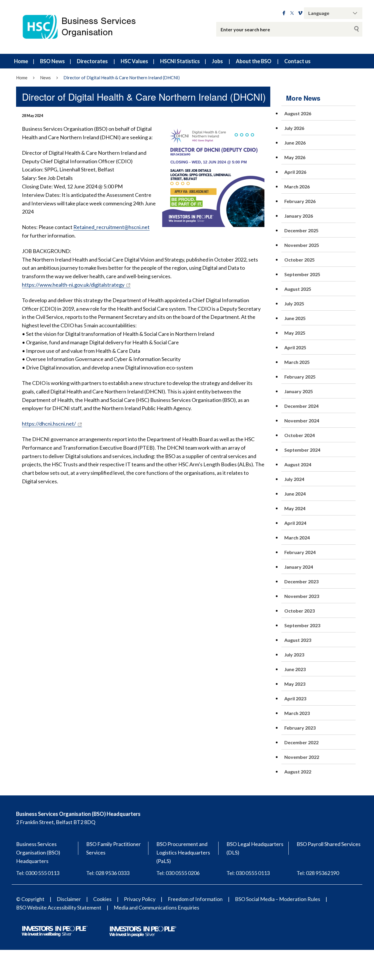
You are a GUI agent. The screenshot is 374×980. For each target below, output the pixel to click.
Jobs (217, 61)
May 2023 (294, 684)
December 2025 (301, 230)
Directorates (92, 61)
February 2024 (300, 552)
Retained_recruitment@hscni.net (111, 227)
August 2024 (297, 464)
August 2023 (297, 640)
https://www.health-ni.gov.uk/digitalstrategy (73, 284)
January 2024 (298, 567)
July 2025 (294, 303)
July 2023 (294, 654)
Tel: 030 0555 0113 (248, 873)
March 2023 (297, 713)
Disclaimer (69, 899)
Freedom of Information (195, 899)
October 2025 (299, 259)
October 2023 (299, 610)
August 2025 (297, 289)
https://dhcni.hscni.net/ (49, 423)
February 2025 (300, 376)
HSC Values (134, 61)
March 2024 (297, 537)
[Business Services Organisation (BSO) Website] (85, 27)
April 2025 (295, 347)
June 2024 (295, 493)
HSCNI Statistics (180, 61)
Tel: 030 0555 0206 (178, 873)
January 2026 (298, 216)
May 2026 (294, 157)
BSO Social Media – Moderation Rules (277, 899)
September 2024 (302, 450)
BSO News (52, 61)
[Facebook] (284, 13)
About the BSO (253, 61)
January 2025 (298, 391)
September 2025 (302, 274)
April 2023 (295, 698)
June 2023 (295, 669)
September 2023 (302, 625)
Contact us (297, 61)
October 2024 (299, 435)
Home (21, 61)
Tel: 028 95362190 (318, 873)
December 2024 (301, 406)
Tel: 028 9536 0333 (107, 873)
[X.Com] (292, 13)
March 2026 (297, 186)
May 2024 (294, 508)
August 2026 (297, 113)
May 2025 (294, 333)
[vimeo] (300, 13)
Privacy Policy (139, 899)
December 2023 (301, 581)
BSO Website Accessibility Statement (58, 907)
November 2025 (301, 245)
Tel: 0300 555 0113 (37, 873)
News (45, 77)
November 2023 (301, 596)
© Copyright (30, 899)
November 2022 (301, 757)
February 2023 (300, 727)
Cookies (102, 899)
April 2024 (295, 523)
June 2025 (295, 318)
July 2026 (294, 128)
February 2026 (300, 201)
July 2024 (294, 479)
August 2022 (297, 771)
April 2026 (295, 172)
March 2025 (297, 362)
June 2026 (295, 142)
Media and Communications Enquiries (156, 907)
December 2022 (301, 742)
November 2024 (301, 420)
